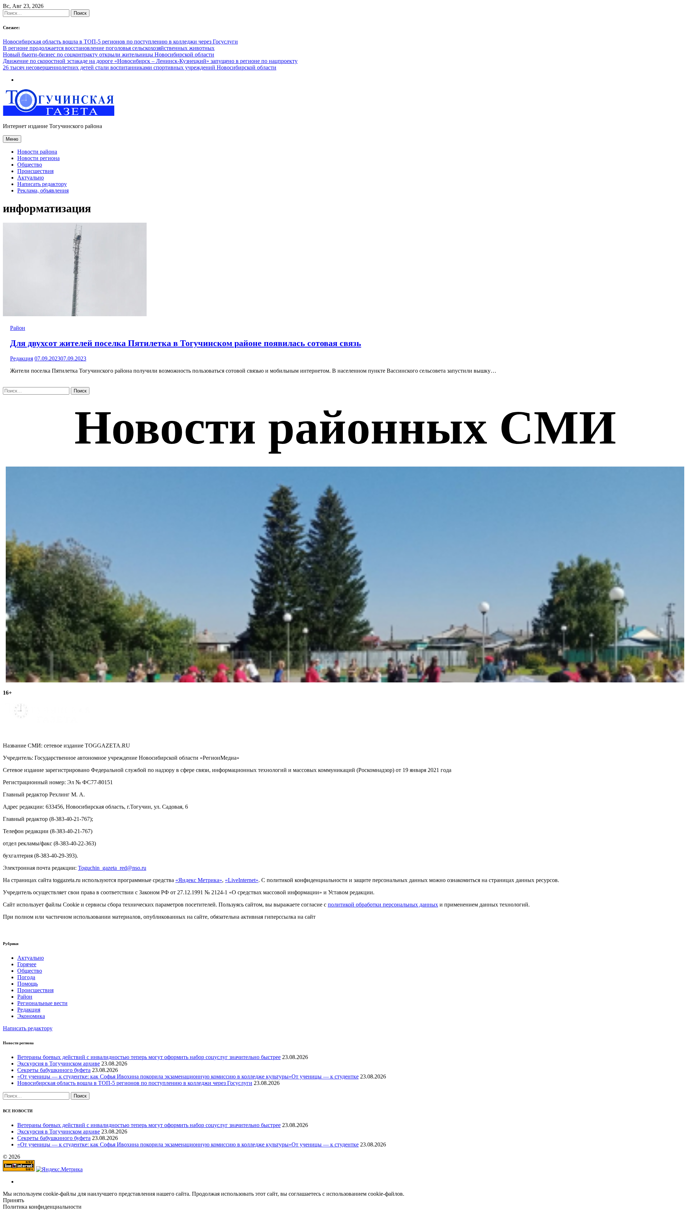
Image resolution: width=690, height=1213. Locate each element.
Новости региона (38, 158)
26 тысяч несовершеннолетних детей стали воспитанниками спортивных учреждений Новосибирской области (139, 67)
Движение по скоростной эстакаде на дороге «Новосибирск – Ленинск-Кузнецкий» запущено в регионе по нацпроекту (150, 61)
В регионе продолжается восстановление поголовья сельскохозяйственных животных (109, 48)
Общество (29, 165)
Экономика (31, 1016)
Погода (26, 977)
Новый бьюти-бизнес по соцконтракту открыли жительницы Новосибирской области (108, 54)
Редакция (21, 358)
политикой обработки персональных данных (383, 904)
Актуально (30, 177)
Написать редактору (42, 184)
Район (17, 328)
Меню (12, 139)
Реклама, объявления (43, 190)
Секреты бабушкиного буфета (54, 1070)
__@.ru (112, 868)
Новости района (37, 152)
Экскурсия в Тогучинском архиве (58, 1063)
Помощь (27, 984)
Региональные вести (42, 1003)
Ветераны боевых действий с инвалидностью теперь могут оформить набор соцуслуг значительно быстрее (149, 1057)
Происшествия (35, 171)
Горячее (26, 964)
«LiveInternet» (241, 880)
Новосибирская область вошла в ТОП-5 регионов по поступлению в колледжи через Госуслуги (120, 41)
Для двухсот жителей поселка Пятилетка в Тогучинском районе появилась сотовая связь (185, 343)
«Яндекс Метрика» (198, 880)
